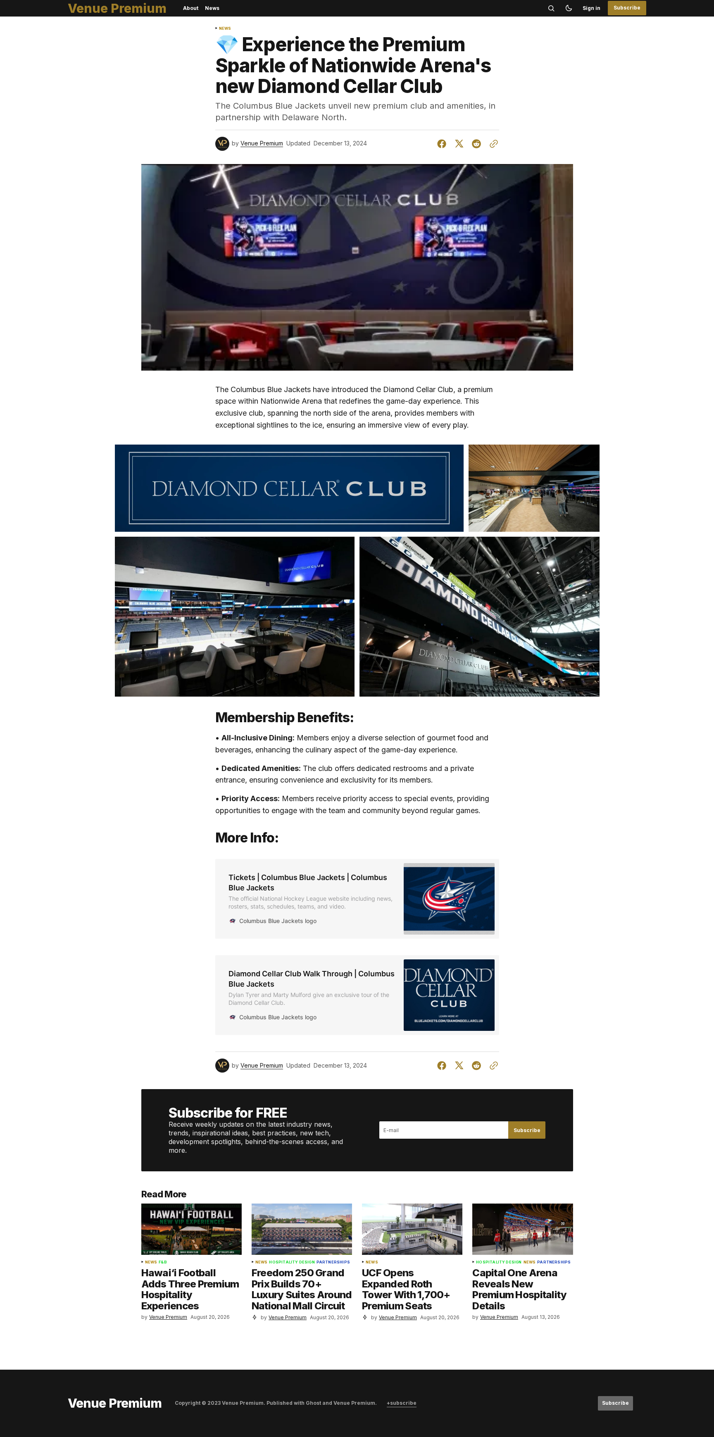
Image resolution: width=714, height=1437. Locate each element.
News (225, 28)
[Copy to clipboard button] (492, 143)
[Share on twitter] (459, 143)
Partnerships (333, 1262)
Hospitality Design (291, 1262)
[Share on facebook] (443, 143)
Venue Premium (261, 143)
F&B (163, 1262)
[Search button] (551, 8)
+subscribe (401, 1403)
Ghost (313, 1403)
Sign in (591, 8)
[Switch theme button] (568, 8)
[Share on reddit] (476, 143)
